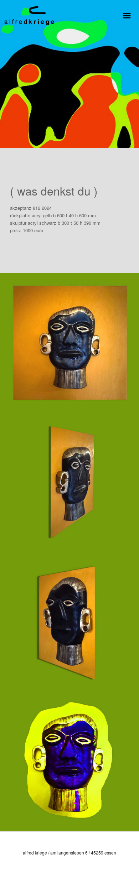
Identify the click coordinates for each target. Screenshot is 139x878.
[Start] (29, 14)
